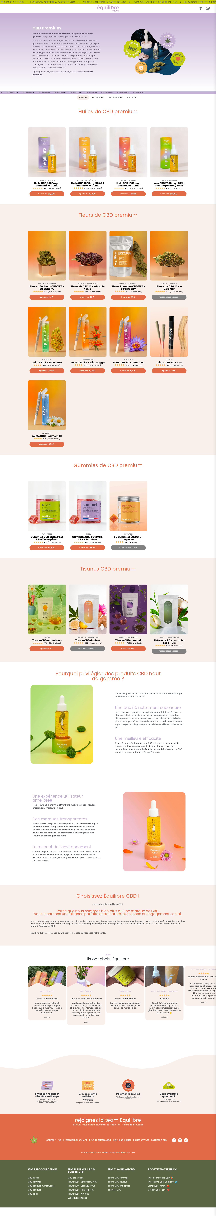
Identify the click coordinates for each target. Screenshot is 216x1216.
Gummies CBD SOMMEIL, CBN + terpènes (87, 538)
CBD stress (33, 1177)
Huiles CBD (83, 97)
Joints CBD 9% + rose (169, 362)
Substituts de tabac (77, 1197)
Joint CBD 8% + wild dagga (88, 362)
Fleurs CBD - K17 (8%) (78, 1193)
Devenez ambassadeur (100, 1140)
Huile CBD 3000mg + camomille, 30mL (47, 184)
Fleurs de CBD (97, 97)
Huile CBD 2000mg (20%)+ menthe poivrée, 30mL (169, 184)
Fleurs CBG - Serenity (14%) (81, 1185)
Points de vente (141, 1140)
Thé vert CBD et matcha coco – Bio (169, 641)
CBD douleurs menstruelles (41, 1185)
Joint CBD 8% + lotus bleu (128, 362)
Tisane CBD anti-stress (47, 640)
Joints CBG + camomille (47, 436)
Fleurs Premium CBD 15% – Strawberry (128, 287)
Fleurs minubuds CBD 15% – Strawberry (47, 287)
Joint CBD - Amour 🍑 (158, 1185)
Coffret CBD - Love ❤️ (159, 1189)
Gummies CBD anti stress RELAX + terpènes (47, 538)
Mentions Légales (122, 1140)
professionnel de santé (75, 1140)
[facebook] (174, 1140)
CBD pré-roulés (75, 1177)
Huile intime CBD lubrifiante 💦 (163, 1181)
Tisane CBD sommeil (128, 640)
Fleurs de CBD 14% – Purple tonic (87, 287)
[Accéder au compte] (201, 8)
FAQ (59, 1140)
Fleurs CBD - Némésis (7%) (81, 1189)
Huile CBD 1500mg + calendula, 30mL (128, 184)
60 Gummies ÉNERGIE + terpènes (128, 538)
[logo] (108, 8)
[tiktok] (186, 1140)
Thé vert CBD (114, 1189)
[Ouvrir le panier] (208, 8)
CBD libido (33, 1193)
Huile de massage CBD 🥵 (160, 1177)
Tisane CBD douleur (87, 640)
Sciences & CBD (159, 1140)
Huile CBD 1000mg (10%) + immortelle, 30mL (87, 184)
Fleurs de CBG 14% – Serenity (169, 287)
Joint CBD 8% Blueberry (47, 362)
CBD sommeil (34, 1181)
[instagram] (180, 1140)
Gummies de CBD (115, 97)
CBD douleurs (34, 1189)
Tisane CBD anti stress (119, 1185)
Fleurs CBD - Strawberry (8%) (82, 1181)
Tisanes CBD (132, 97)
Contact (51, 1140)
